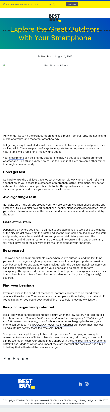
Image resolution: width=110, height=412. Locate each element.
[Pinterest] (14, 358)
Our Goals (25, 30)
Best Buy (46, 56)
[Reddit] (27, 358)
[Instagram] (54, 4)
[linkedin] (80, 384)
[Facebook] (5, 358)
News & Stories (46, 30)
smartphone (16, 157)
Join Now (72, 4)
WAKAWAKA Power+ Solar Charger (52, 324)
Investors (87, 30)
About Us (8, 30)
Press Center (67, 30)
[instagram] (87, 384)
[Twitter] (9, 358)
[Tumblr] (18, 358)
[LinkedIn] (50, 4)
